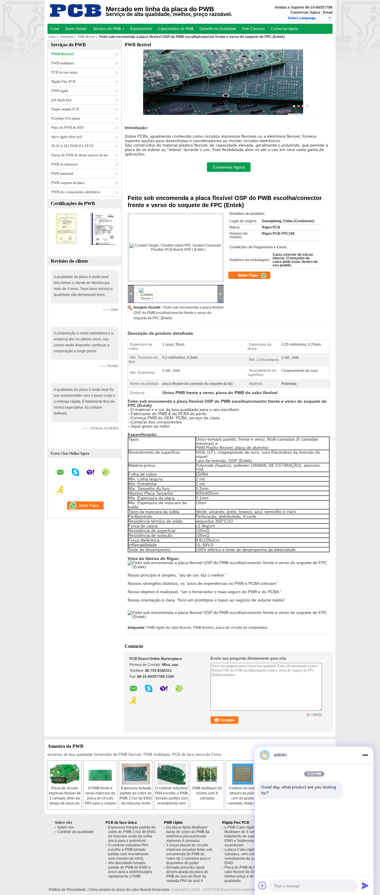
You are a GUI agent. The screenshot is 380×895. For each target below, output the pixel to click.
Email (327, 12)
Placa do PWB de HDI (67, 128)
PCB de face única (64, 72)
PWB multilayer (62, 63)
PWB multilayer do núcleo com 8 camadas (207, 793)
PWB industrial (62, 174)
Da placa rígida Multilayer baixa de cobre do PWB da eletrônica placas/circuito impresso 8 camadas (187, 834)
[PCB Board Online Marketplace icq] (106, 473)
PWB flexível (86, 36)
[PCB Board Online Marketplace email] (60, 473)
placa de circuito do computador (241, 628)
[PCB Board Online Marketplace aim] (60, 490)
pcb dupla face (61, 100)
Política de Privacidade (67, 890)
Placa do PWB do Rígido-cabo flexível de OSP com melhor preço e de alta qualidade (245, 874)
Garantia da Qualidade (218, 29)
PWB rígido (59, 91)
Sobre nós (65, 827)
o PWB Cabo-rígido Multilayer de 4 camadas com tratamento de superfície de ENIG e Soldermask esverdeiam (248, 836)
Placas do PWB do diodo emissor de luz (79, 155)
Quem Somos (76, 29)
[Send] (365, 885)
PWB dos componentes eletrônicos (75, 192)
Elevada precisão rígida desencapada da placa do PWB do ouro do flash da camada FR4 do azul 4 (187, 874)
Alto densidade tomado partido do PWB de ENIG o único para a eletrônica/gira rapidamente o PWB (130, 869)
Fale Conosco (253, 29)
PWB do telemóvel (64, 164)
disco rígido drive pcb (66, 137)
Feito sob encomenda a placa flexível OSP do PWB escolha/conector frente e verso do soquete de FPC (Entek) (179, 312)
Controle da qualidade (75, 832)
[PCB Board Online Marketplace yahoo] (90, 473)
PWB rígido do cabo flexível (169, 628)
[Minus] (365, 754)
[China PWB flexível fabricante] (75, 16)
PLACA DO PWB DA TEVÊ (72, 146)
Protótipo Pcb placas (65, 118)
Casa (54, 29)
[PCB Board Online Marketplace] (330, 18)
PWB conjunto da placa (67, 183)
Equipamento (141, 29)
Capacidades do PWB (176, 29)
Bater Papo (248, 275)
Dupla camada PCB (65, 109)
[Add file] (262, 885)
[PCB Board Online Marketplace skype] (75, 473)
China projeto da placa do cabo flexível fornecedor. (129, 890)
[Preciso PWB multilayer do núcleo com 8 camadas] (207, 774)
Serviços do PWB (107, 29)
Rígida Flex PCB (63, 82)
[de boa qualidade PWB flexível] (66, 244)
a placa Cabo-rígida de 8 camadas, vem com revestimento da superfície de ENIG (248, 856)
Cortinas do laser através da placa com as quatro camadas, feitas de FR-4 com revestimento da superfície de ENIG (243, 803)
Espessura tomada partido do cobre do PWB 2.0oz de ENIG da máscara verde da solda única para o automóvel (132, 834)
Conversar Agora (305, 12)
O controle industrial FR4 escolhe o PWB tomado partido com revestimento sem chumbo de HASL (171, 798)
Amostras (66, 36)
